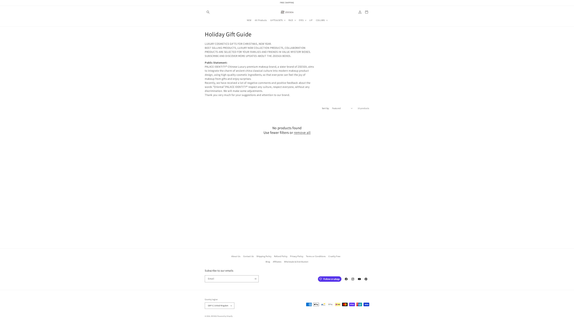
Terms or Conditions (316, 256)
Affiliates (277, 261)
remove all (302, 132)
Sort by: (325, 108)
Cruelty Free (334, 256)
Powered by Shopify (225, 316)
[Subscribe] (255, 278)
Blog (268, 261)
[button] (208, 12)
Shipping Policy (264, 256)
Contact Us (248, 256)
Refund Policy (280, 256)
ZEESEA (214, 316)
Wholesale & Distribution (296, 261)
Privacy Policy (296, 256)
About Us (235, 256)
